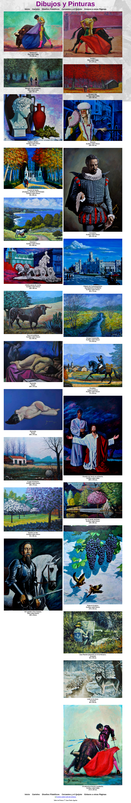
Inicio (27, 9)
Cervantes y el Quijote (72, 9)
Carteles (36, 9)
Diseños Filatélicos (50, 9)
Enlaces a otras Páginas (95, 9)
